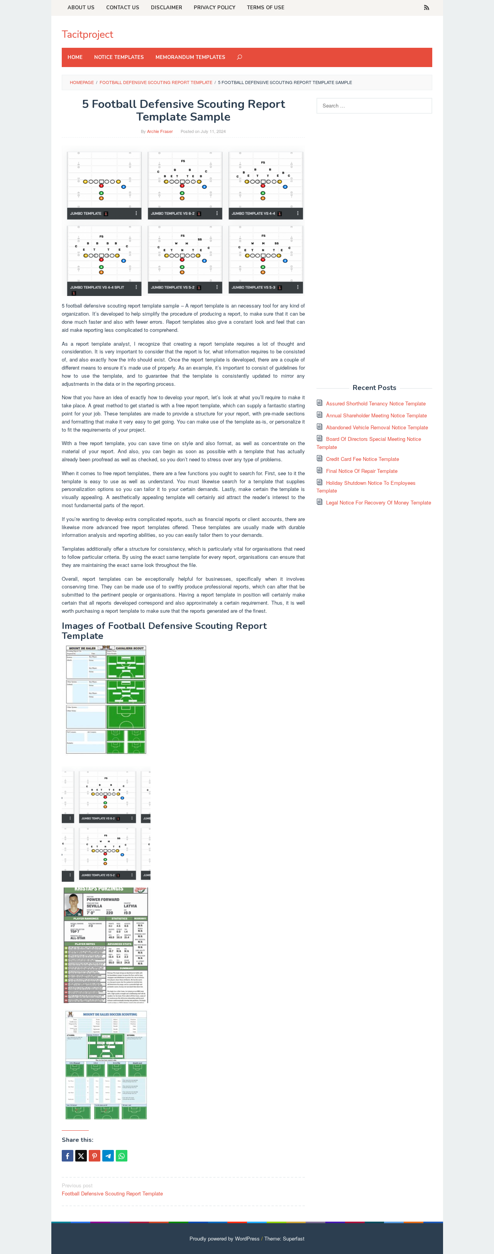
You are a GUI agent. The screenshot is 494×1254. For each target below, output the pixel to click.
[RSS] (426, 7)
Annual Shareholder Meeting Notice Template (376, 415)
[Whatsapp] (121, 1156)
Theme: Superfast (284, 1238)
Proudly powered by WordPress (224, 1238)
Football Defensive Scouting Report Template (112, 1189)
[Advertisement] (374, 252)
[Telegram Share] (108, 1156)
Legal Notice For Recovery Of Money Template (378, 502)
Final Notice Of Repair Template (362, 470)
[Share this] (67, 1156)
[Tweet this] (81, 1156)
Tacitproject (87, 34)
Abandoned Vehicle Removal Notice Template (377, 427)
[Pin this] (94, 1156)
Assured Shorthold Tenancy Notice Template (376, 403)
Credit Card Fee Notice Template (362, 458)
